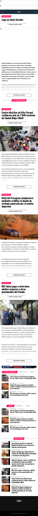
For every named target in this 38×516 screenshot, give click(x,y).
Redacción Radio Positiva (15, 24)
